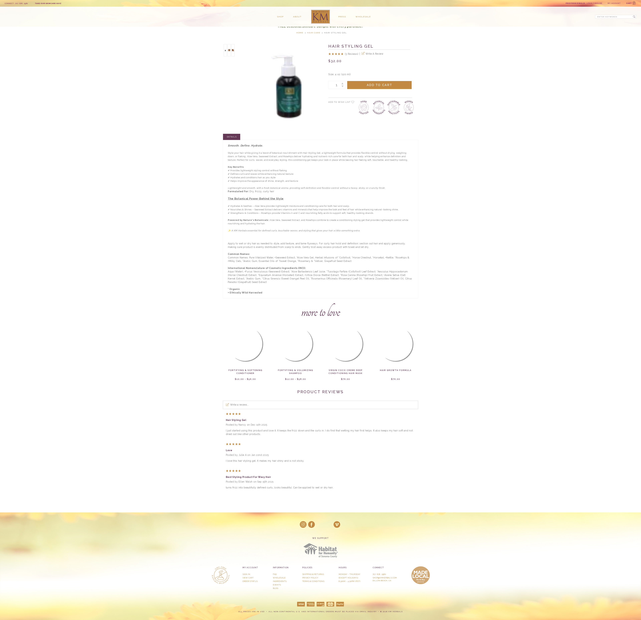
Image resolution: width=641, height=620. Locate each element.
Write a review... (239, 404)
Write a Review (374, 53)
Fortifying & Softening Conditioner (245, 371)
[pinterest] (328, 524)
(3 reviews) (351, 54)
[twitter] (320, 524)
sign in (246, 574)
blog (275, 588)
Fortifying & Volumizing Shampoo (295, 371)
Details (232, 137)
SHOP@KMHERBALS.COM (385, 578)
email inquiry (368, 611)
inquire (598, 3)
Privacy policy (310, 578)
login (589, 3)
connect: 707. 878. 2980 (16, 3)
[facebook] (311, 524)
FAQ (275, 574)
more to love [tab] (320, 311)
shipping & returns (313, 574)
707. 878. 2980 (379, 574)
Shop (280, 17)
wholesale (363, 17)
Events (277, 585)
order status (250, 581)
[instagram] (303, 524)
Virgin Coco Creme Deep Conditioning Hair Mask (346, 371)
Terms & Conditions (313, 581)
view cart (248, 578)
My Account (614, 3)
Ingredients (280, 581)
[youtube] (337, 524)
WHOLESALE (279, 578)
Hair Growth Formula (395, 370)
